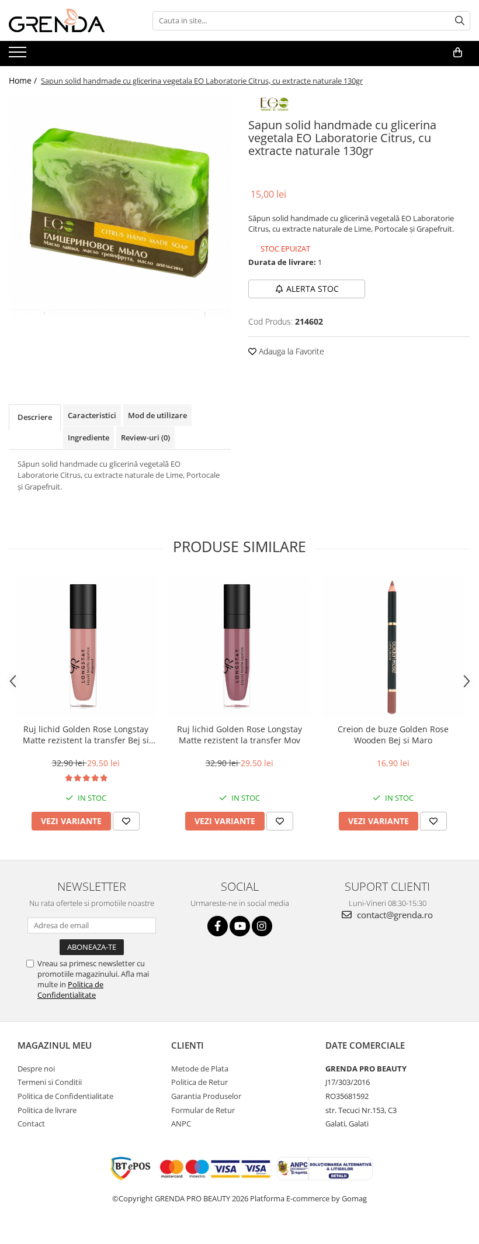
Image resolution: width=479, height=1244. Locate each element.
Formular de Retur (203, 1110)
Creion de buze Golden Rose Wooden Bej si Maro (393, 734)
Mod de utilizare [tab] (157, 415)
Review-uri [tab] (145, 437)
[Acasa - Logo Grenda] (67, 20)
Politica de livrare (47, 1110)
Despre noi (36, 1068)
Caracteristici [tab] (92, 415)
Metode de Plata (199, 1068)
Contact (31, 1123)
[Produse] (19, 55)
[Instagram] (262, 926)
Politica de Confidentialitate (70, 989)
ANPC (181, 1123)
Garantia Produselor (206, 1096)
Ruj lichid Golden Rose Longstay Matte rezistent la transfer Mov (239, 734)
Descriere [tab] (35, 417)
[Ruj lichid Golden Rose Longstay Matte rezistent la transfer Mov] (239, 647)
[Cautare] (459, 20)
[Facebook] (217, 926)
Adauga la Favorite (290, 351)
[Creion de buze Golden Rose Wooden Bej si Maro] (393, 647)
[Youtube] (240, 926)
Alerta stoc (312, 288)
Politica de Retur (199, 1082)
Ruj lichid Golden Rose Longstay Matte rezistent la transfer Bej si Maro (86, 734)
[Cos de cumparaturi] (457, 52)
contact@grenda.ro (394, 915)
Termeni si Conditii (50, 1082)
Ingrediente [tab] (88, 437)
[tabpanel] (120, 206)
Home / (24, 80)
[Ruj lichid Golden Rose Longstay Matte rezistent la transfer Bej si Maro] (86, 647)
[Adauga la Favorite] (126, 821)
